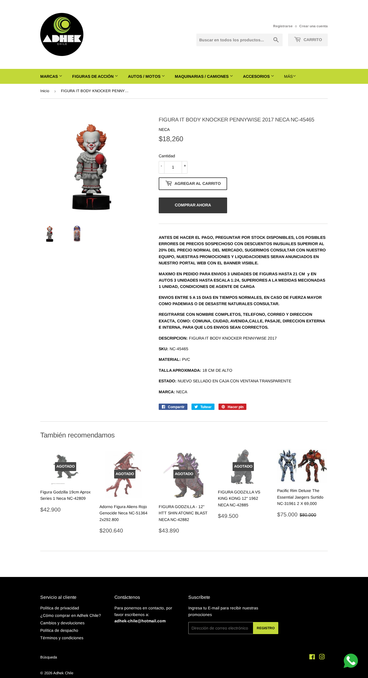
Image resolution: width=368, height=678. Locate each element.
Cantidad (167, 156)
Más (288, 76)
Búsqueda (48, 657)
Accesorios (257, 76)
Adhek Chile (63, 673)
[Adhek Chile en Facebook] (312, 657)
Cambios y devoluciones (62, 623)
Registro (266, 628)
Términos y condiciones (61, 638)
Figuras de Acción (93, 76)
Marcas (49, 76)
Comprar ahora (193, 205)
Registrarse (283, 26)
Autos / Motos (145, 76)
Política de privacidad (59, 608)
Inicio (44, 91)
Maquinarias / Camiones (202, 76)
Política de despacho (59, 630)
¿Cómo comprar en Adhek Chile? (70, 615)
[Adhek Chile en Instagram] (322, 657)
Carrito (312, 39)
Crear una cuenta (313, 26)
